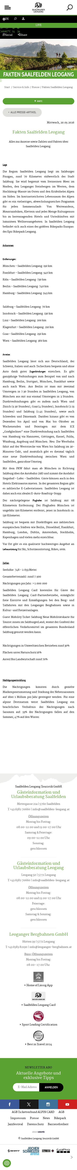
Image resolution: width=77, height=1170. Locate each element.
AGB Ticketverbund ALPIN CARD (33, 1112)
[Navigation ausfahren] (7, 7)
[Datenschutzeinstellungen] (7, 1163)
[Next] (71, 1157)
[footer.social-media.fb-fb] (9, 1104)
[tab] (69, 7)
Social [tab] (9, 35)
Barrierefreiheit (58, 1124)
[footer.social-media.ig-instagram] (48, 1104)
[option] (38, 1151)
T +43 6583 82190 (16, 947)
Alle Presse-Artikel (23, 112)
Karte (39, 101)
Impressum (18, 1118)
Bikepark (60, 1118)
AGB (61, 1112)
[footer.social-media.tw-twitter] (29, 1104)
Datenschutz (35, 1124)
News (46, 1118)
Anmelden (51, 1087)
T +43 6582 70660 (19, 809)
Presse (34, 1118)
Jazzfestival (15, 1124)
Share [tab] (23, 35)
